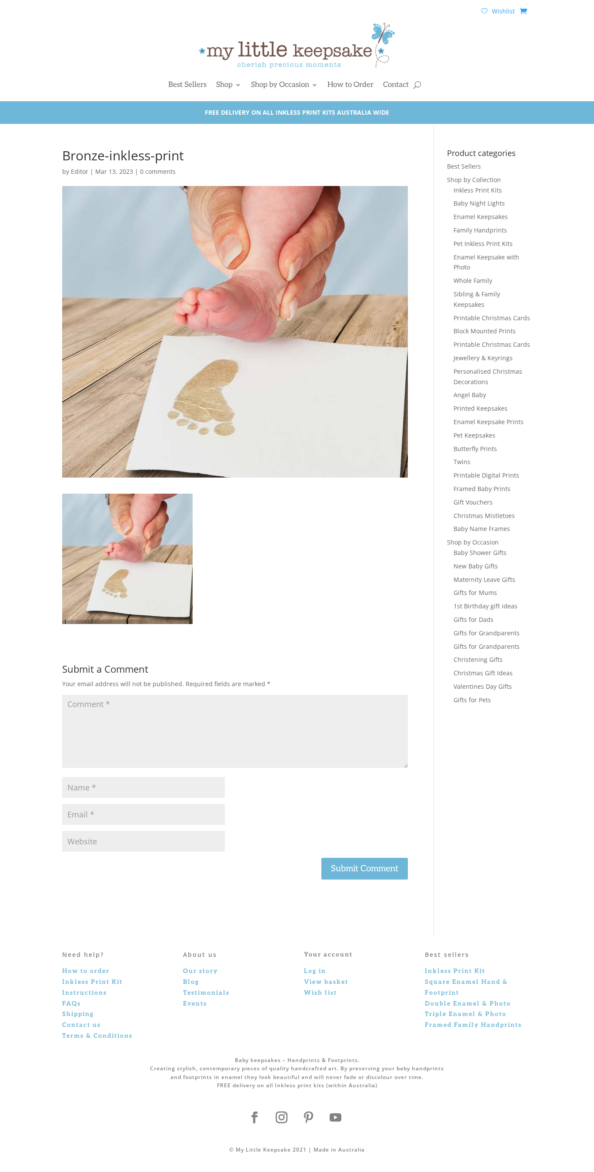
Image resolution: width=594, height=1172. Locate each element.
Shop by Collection (474, 180)
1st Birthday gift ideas (485, 606)
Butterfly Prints (475, 449)
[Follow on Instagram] (281, 1117)
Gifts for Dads (474, 619)
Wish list (320, 992)
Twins (462, 462)
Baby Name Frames (482, 529)
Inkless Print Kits (478, 190)
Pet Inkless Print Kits (483, 243)
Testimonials (206, 992)
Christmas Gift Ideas (483, 673)
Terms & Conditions (97, 1035)
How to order (86, 971)
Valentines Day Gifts (483, 686)
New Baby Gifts (476, 566)
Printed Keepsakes (480, 408)
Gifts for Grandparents (487, 633)
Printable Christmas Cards (492, 318)
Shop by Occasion (280, 84)
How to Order (350, 84)
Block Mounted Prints (485, 331)
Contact (396, 84)
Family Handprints (480, 230)
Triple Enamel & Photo (466, 1014)
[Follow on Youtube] (335, 1117)
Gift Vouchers (473, 502)
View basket (326, 982)
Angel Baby (470, 395)
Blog (191, 982)
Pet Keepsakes (474, 435)
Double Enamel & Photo (468, 1003)
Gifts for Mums (475, 592)
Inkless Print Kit (455, 971)
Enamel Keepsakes (481, 216)
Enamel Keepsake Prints (489, 422)
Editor (79, 171)
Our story (200, 971)
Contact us (81, 1025)
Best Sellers (187, 84)
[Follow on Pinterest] (308, 1117)
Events (195, 1003)
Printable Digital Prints (486, 475)
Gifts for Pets (472, 700)
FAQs (71, 1003)
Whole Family (473, 280)
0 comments (158, 171)
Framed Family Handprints (473, 1025)
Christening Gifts (478, 659)
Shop (224, 84)
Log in (315, 971)
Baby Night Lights (479, 203)
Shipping (78, 1014)
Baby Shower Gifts (480, 552)
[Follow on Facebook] (254, 1117)
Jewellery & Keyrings (483, 358)
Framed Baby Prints (482, 489)
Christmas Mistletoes (484, 515)
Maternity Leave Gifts (484, 579)
